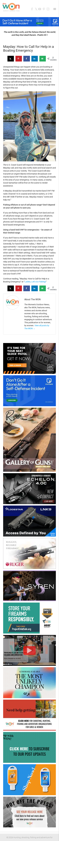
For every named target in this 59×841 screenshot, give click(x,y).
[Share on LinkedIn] (34, 58)
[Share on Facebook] (26, 58)
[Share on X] (10, 58)
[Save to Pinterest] (18, 58)
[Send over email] (42, 58)
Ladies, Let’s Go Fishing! (35, 282)
